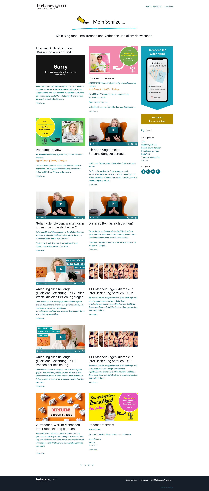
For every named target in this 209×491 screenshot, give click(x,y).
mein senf (145, 154)
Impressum (143, 480)
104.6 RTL (93, 445)
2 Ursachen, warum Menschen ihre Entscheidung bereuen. (58, 427)
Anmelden (168, 6)
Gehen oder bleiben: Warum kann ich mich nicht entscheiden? (60, 225)
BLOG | (148, 6)
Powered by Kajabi (166, 487)
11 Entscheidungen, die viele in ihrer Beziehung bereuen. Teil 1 (111, 359)
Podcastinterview (101, 78)
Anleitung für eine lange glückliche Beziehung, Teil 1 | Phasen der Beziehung (56, 361)
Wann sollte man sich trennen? (111, 223)
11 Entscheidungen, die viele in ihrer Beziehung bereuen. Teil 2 (111, 291)
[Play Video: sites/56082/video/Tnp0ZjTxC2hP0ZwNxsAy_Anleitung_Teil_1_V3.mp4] (60, 337)
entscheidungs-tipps (150, 151)
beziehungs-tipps (149, 144)
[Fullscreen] (136, 144)
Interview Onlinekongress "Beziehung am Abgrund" (54, 50)
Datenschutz (131, 480)
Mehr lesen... (40, 103)
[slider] (111, 144)
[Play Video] (90, 144)
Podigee (115, 89)
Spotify (107, 89)
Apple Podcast (95, 89)
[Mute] (128, 144)
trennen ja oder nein (150, 157)
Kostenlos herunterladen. (157, 119)
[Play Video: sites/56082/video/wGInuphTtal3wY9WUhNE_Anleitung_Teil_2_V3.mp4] (60, 269)
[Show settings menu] (132, 144)
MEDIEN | (157, 6)
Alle (143, 141)
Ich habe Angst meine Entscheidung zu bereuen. (107, 152)
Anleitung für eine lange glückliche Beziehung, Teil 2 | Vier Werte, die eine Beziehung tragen (60, 293)
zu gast (144, 160)
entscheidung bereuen (151, 148)
